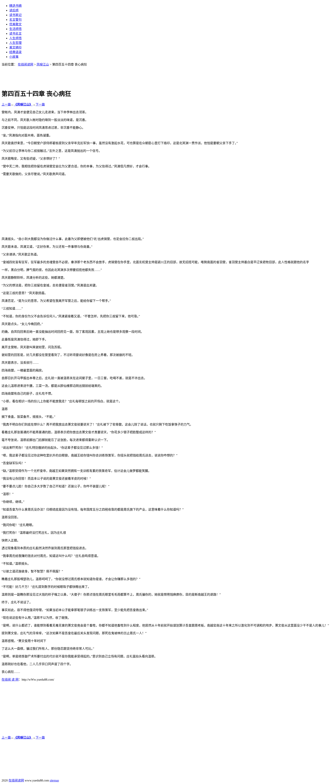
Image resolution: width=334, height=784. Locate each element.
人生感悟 (15, 38)
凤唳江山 (43, 64)
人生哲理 (15, 42)
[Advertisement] (167, 75)
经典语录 (15, 52)
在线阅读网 (25, 64)
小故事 (14, 56)
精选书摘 (15, 5)
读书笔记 (15, 15)
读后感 (14, 10)
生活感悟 (15, 29)
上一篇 (6, 104)
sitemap (54, 780)
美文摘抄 (15, 47)
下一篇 (40, 104)
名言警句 (15, 19)
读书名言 (15, 33)
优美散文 (15, 24)
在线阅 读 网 (10, 679)
